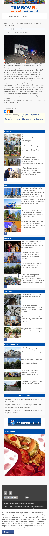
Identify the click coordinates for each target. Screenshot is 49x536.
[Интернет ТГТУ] (24, 422)
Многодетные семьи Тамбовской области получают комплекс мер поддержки (33, 319)
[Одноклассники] (8, 111)
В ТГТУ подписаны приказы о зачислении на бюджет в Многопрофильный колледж (32, 350)
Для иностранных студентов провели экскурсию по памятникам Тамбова (31, 265)
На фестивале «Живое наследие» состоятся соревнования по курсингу (30, 372)
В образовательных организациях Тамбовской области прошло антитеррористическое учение (32, 160)
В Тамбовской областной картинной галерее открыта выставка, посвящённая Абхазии (31, 255)
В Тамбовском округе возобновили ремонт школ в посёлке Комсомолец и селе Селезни (31, 309)
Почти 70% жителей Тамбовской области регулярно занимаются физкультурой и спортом (33, 201)
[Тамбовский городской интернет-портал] (24, 9)
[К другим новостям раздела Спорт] (5, 233)
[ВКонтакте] (5, 111)
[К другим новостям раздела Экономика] (5, 339)
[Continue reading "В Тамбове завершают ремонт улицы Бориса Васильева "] (12, 385)
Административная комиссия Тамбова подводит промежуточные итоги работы (32, 330)
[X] (11, 111)
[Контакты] (11, 497)
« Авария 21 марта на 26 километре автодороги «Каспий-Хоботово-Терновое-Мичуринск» (23, 117)
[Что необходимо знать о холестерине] (24, 455)
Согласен (8, 531)
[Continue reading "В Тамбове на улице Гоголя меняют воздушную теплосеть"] (12, 299)
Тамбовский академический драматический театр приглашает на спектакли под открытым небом (32, 244)
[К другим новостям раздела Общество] (5, 179)
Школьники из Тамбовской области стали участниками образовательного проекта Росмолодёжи (31, 138)
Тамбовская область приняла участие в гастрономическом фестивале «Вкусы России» (31, 148)
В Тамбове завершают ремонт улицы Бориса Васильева (32, 382)
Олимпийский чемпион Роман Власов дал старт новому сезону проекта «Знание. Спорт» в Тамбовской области (33, 224)
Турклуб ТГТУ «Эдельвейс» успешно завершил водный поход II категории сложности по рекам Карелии (32, 213)
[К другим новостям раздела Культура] (5, 286)
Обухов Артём (23, 32)
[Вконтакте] (5, 492)
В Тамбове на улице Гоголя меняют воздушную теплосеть (32, 296)
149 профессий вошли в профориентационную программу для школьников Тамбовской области (31, 171)
